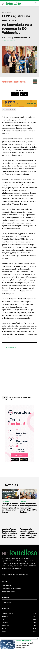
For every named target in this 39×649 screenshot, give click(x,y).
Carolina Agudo (14, 397)
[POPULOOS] (19, 107)
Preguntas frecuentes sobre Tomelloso (15, 574)
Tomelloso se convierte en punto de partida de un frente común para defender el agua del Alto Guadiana (28, 508)
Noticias (4, 12)
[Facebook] (13, 94)
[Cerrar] (37, 638)
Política (9, 12)
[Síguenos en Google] (9, 113)
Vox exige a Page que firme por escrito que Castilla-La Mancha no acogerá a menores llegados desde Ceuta (9, 533)
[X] (17, 94)
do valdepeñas (26, 397)
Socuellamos (5, 501)
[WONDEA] (19, 462)
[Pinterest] (22, 94)
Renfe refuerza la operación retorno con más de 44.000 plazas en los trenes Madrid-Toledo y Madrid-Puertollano (28, 533)
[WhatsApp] (26, 94)
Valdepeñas (11, 41)
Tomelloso (23, 501)
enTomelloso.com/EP (22, 38)
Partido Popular (8, 400)
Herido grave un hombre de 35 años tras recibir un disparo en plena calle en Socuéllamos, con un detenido (10, 508)
